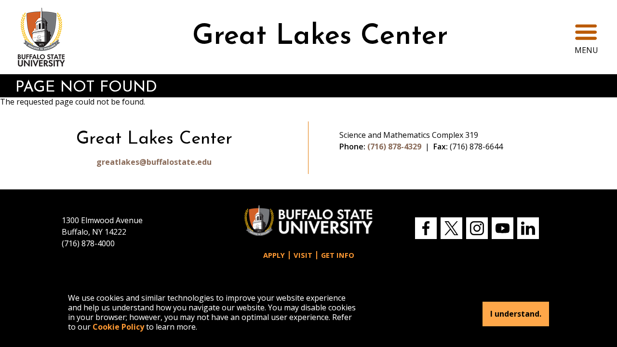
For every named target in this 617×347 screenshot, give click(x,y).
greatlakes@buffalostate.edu (154, 162)
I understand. (515, 314)
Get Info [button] (337, 255)
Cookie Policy (118, 326)
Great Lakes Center (320, 37)
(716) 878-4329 (394, 146)
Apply (274, 255)
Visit (303, 255)
